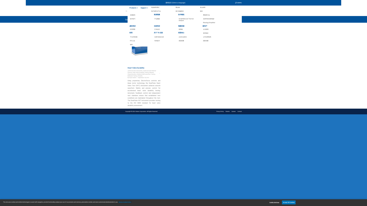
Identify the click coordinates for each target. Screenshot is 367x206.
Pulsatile (140, 76)
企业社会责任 (183, 37)
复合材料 (202, 7)
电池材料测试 (155, 7)
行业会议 (157, 29)
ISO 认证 (132, 40)
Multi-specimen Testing (148, 74)
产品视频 (157, 19)
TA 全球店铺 (133, 37)
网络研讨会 (206, 15)
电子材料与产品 (156, 11)
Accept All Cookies (289, 202)
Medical (139, 74)
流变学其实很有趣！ (209, 19)
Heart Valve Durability (136, 68)
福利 (131, 44)
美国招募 (181, 40)
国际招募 (205, 40)
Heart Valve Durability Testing (141, 72)
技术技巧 (132, 19)
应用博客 (132, 29)
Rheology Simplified (209, 22)
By (132, 77)
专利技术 (157, 40)
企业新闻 (205, 29)
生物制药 (132, 15)
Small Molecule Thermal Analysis (186, 19)
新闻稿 (181, 29)
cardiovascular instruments (135, 70)
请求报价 (205, 33)
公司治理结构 (207, 37)
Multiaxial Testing (132, 76)
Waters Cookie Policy (125, 202)
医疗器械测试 (180, 11)
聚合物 (178, 7)
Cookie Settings (274, 202)
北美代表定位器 (159, 37)
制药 (201, 11)
